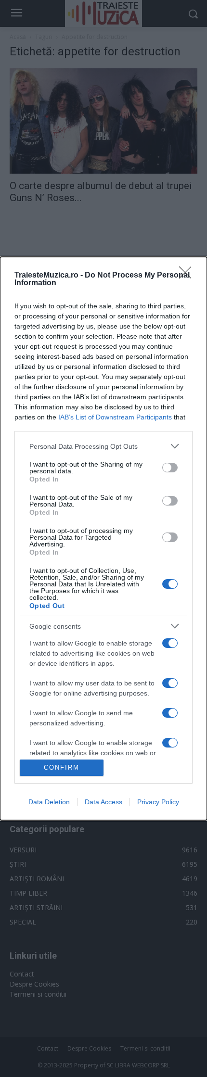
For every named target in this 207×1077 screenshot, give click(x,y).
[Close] (188, 275)
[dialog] (103, 538)
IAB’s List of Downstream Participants (115, 417)
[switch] (170, 467)
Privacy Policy (158, 802)
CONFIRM (61, 767)
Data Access (103, 802)
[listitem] (103, 446)
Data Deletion (49, 802)
